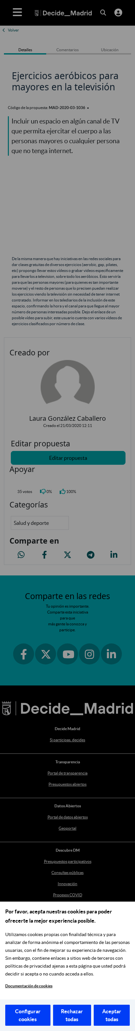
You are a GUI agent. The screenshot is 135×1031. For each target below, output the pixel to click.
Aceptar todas (111, 1015)
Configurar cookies (28, 1015)
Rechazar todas (72, 1015)
